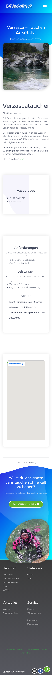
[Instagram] (34, 671)
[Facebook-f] (40, 671)
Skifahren (34, 568)
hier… (22, 159)
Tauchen (9, 568)
